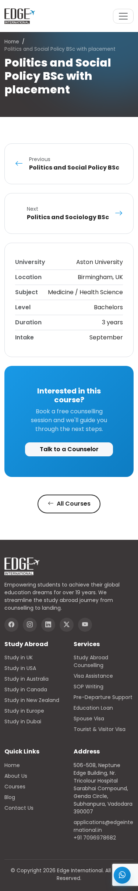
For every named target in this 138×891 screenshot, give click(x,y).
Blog (9, 797)
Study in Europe (24, 710)
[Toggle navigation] (123, 16)
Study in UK (18, 657)
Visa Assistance (93, 676)
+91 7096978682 (95, 837)
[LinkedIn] (48, 625)
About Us (15, 776)
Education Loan (93, 708)
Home (11, 41)
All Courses (73, 503)
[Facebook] (11, 625)
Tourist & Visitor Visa (99, 729)
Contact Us (18, 808)
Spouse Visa (89, 718)
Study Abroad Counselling (91, 661)
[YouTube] (85, 625)
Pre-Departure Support (103, 697)
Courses (14, 786)
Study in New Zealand (31, 700)
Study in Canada (25, 689)
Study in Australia (26, 678)
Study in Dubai (22, 721)
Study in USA (20, 668)
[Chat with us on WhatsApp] (122, 875)
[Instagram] (30, 625)
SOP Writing (88, 686)
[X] (67, 625)
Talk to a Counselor (69, 449)
